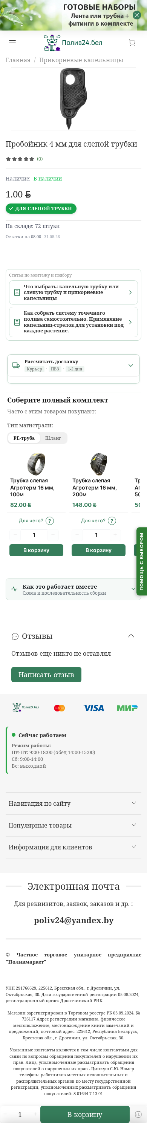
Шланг (53, 438)
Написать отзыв (46, 674)
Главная (18, 60)
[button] (36, 521)
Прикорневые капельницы (81, 60)
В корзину (36, 550)
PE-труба (24, 438)
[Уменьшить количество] (4, 1114)
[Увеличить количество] (35, 1114)
